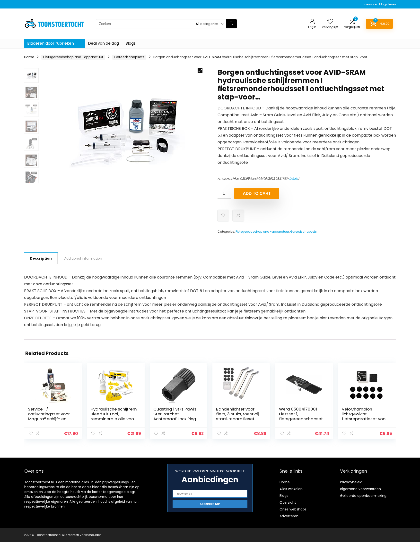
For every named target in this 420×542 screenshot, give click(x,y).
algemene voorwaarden (360, 488)
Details (293, 178)
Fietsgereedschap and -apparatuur (73, 57)
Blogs (130, 43)
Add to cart (257, 193)
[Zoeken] (231, 23)
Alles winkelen (291, 488)
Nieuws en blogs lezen (380, 4)
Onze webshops (293, 509)
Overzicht (288, 502)
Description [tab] (41, 258)
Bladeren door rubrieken (50, 43)
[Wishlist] (330, 22)
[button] (200, 70)
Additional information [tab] (83, 258)
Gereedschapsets (129, 57)
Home (29, 57)
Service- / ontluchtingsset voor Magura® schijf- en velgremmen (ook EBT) (51, 416)
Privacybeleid (351, 482)
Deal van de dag (103, 43)
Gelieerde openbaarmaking (363, 495)
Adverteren (289, 516)
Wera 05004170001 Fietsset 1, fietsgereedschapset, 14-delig (301, 416)
